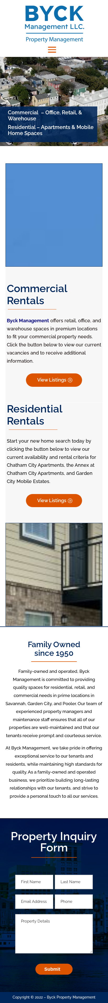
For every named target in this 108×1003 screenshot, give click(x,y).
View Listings (51, 380)
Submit (52, 969)
